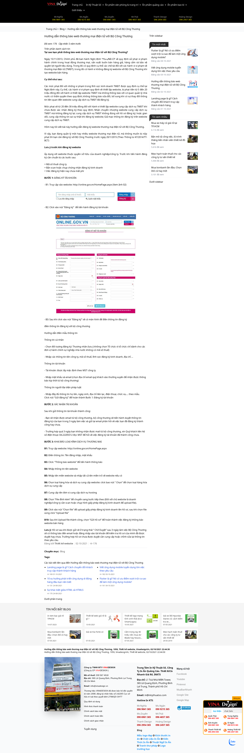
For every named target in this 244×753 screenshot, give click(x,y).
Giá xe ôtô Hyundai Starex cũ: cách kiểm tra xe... (172, 618)
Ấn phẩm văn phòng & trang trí (121, 4)
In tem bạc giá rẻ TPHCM (55, 617)
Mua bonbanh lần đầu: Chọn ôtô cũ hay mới (57, 634)
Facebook (182, 674)
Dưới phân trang (53, 599)
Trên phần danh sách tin (57, 48)
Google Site (183, 695)
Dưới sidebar (156, 181)
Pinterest (181, 684)
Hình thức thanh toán (93, 706)
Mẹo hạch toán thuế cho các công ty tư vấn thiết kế (172, 634)
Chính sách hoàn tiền (93, 716)
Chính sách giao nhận (94, 721)
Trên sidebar (156, 35)
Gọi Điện (217, 711)
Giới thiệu (77, 10)
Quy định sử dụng (92, 701)
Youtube (181, 679)
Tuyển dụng (90, 729)
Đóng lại (237, 698)
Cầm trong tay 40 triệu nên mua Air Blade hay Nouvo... (133, 634)
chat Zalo (228, 711)
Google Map (183, 700)
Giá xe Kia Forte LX (94, 631)
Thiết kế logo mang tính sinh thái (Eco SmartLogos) (134, 618)
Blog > (63, 29)
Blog (62, 551)
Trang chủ (77, 4)
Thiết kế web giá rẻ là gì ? (96, 617)
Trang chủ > (52, 29)
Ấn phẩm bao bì (175, 4)
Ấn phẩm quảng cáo (153, 4)
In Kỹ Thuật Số (93, 4)
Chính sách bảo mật (93, 711)
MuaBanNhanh (184, 689)
